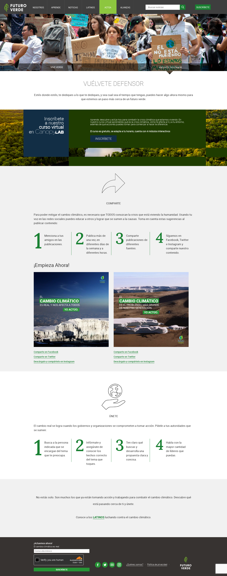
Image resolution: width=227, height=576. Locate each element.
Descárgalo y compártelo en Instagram (54, 361)
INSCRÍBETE (103, 139)
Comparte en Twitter (45, 356)
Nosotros (38, 7)
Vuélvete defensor (170, 67)
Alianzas (125, 7)
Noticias (73, 7)
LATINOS (98, 517)
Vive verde (57, 67)
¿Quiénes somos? (134, 564)
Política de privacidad (157, 564)
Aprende (55, 7)
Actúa (108, 7)
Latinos (90, 7)
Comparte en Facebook (46, 351)
